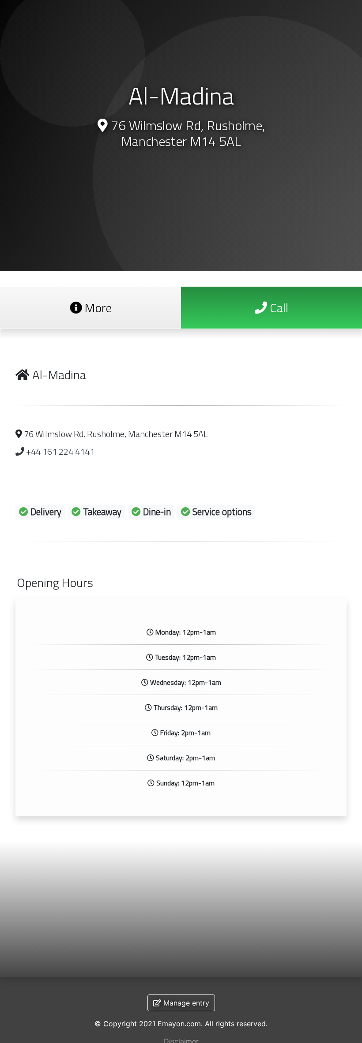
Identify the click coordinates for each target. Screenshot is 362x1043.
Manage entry (185, 1002)
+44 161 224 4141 (59, 451)
